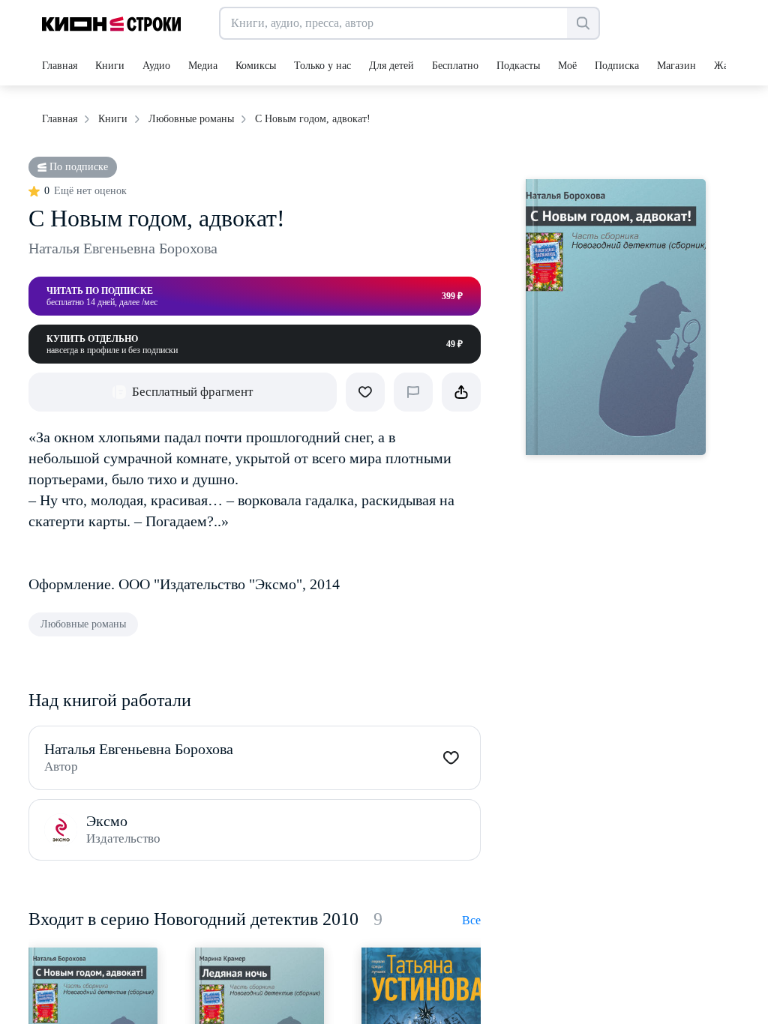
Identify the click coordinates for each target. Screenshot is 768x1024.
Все (471, 920)
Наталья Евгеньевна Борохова (123, 248)
